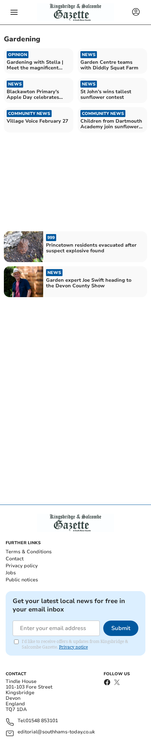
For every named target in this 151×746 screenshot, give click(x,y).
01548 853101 (42, 721)
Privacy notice (73, 647)
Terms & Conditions (29, 551)
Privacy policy (22, 565)
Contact (15, 558)
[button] (14, 12)
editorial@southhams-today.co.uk (56, 732)
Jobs (11, 572)
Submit (120, 628)
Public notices (22, 579)
